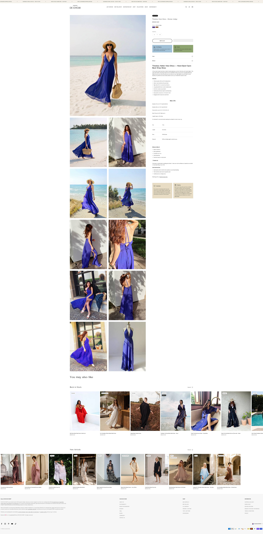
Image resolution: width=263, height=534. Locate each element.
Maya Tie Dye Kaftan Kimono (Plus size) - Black (230, 433)
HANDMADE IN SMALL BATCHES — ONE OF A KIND (31, 1)
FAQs (121, 511)
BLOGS (121, 513)
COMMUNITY (122, 515)
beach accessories (163, 176)
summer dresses (21, 512)
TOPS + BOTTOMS (186, 511)
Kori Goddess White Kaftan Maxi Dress (108, 433)
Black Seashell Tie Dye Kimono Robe (104, 487)
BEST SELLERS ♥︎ (118, 7)
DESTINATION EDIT (127, 7)
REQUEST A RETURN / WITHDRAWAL (252, 508)
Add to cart (162, 40)
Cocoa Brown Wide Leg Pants (7, 487)
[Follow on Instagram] (5, 524)
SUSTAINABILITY (152, 7)
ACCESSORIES (186, 513)
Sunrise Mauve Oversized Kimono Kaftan (33, 487)
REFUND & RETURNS (249, 506)
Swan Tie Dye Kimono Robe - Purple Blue (199, 433)
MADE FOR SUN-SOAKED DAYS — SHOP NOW (59, 1)
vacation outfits (43, 512)
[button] (183, 40)
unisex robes (3, 503)
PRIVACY (246, 513)
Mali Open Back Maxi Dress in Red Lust (78, 433)
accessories (16, 503)
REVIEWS (121, 508)
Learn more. (177, 196)
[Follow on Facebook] (2, 524)
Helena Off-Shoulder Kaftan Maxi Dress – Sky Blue (203, 487)
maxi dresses (9, 503)
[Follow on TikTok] (16, 524)
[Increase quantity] (160, 34)
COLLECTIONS (140, 7)
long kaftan (61, 502)
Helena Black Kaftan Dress (135, 433)
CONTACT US (122, 517)
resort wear (28, 512)
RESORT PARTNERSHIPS (124, 506)
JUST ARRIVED (110, 7)
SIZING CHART (248, 504)
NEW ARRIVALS (186, 502)
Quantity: (154, 31)
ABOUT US (122, 502)
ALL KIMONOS (186, 506)
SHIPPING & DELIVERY (249, 502)
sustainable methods (32, 509)
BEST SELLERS (186, 504)
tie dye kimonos (55, 502)
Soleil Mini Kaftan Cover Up (54, 487)
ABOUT (146, 7)
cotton (53, 507)
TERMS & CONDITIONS (249, 511)
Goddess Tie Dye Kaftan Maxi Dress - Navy (169, 433)
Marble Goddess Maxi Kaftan (79, 487)
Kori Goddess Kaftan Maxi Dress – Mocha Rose (226, 487)
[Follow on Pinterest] (9, 524)
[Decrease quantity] (154, 34)
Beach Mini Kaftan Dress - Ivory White (128, 487)
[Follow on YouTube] (12, 524)
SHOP (134, 7)
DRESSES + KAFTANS (187, 508)
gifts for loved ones (35, 512)
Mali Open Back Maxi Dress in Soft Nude (177, 487)
